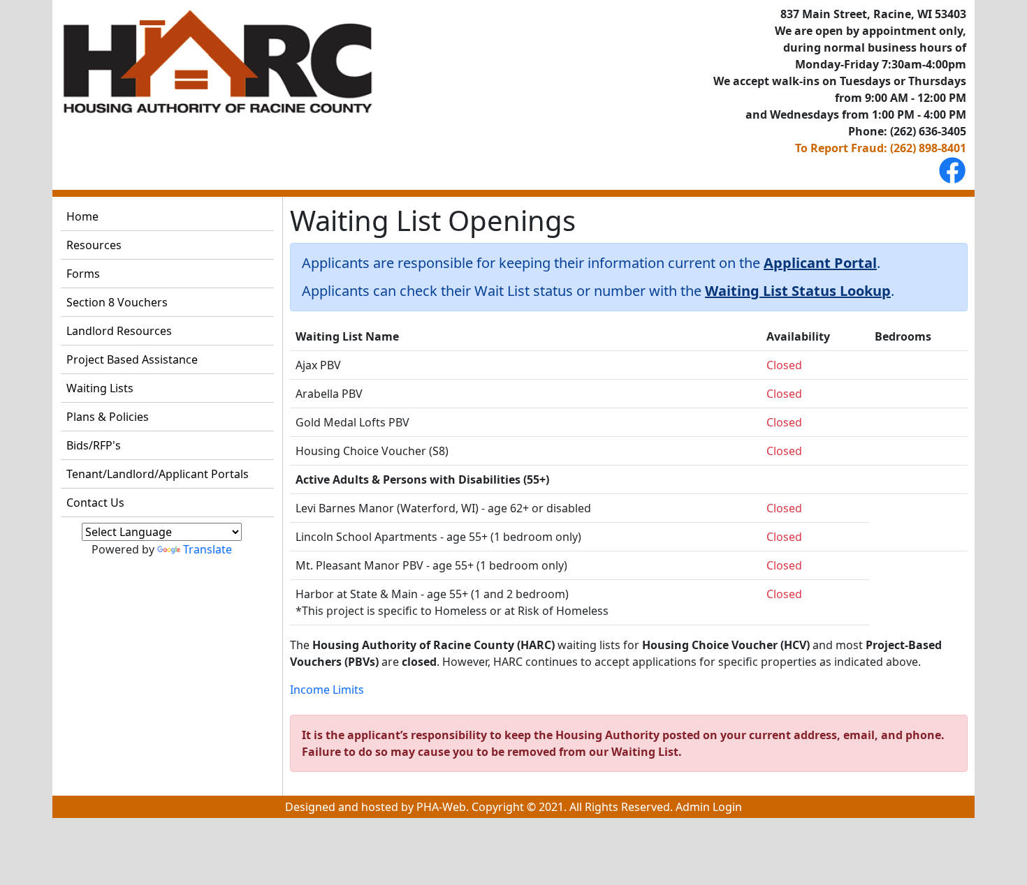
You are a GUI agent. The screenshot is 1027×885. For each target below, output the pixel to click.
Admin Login (709, 807)
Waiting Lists (99, 388)
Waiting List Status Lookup (798, 290)
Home (82, 216)
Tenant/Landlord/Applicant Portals (157, 474)
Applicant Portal (820, 262)
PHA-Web (441, 807)
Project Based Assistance (132, 359)
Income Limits (327, 689)
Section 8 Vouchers (117, 302)
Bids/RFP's (93, 445)
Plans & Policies (107, 416)
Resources (94, 245)
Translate (207, 549)
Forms (83, 273)
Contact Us (95, 502)
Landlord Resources (119, 331)
